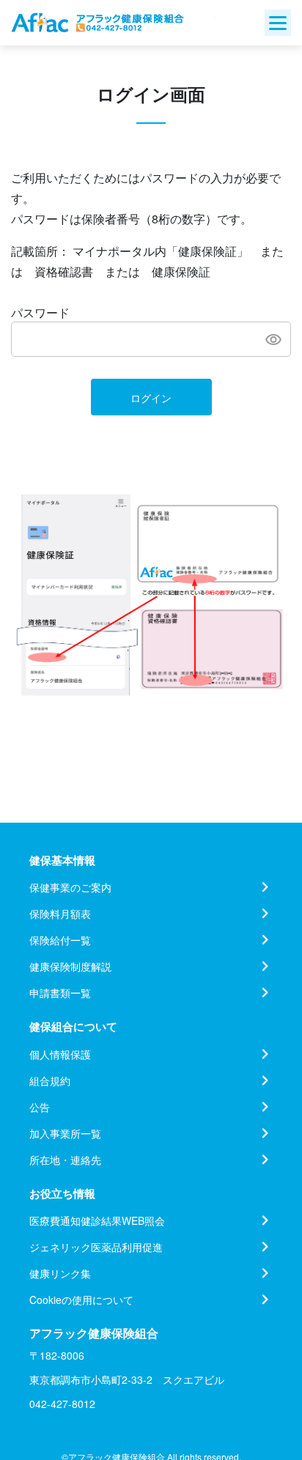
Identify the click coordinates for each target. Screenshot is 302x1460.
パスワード (40, 312)
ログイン (151, 397)
